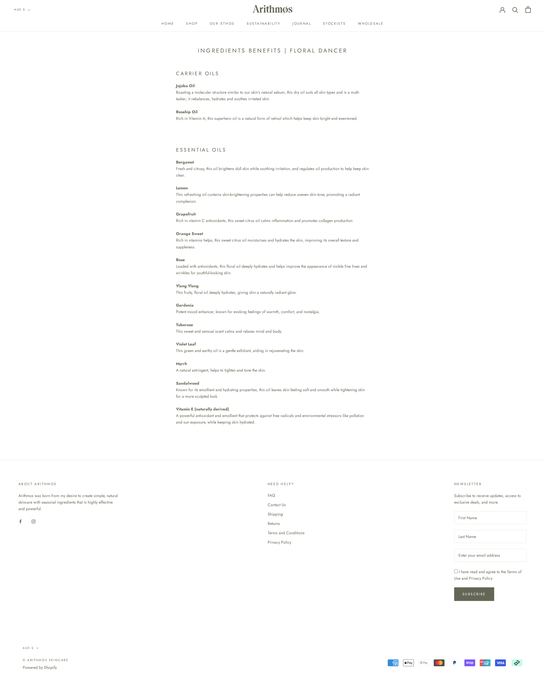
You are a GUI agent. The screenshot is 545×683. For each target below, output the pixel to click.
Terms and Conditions (286, 533)
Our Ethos (222, 23)
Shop (192, 23)
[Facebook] (20, 521)
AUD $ (19, 9)
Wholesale (371, 23)
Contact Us (277, 505)
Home (168, 23)
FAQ (271, 495)
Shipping (275, 514)
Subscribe (474, 594)
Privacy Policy (279, 542)
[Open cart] (528, 9)
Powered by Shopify (40, 667)
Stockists (334, 23)
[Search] (515, 9)
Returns (274, 523)
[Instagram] (33, 521)
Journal (301, 23)
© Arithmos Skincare (45, 660)
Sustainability (264, 23)
